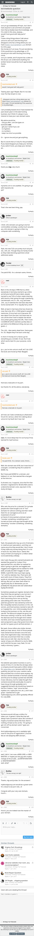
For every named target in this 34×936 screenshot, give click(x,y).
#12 (32, 434)
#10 (32, 367)
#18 (32, 751)
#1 (33, 22)
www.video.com (9, 669)
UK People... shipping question (16, 880)
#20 (32, 807)
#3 (33, 163)
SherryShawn (8, 867)
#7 (33, 245)
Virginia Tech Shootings (13, 847)
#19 (32, 777)
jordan (6, 882)
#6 (33, 221)
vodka (6, 849)
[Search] (32, 2)
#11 (32, 401)
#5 (33, 204)
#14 (32, 503)
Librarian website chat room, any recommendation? (17, 864)
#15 (32, 540)
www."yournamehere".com (15, 45)
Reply (31, 70)
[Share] (30, 22)
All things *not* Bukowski (15, 849)
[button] (3, 823)
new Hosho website (12, 855)
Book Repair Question (13, 873)
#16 (32, 659)
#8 (33, 269)
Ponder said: (6, 458)
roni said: (5, 371)
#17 (32, 711)
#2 (33, 80)
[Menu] (2, 2)
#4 (33, 182)
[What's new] (28, 2)
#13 (32, 454)
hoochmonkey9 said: (8, 84)
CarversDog (8, 874)
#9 (33, 286)
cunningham (8, 857)
